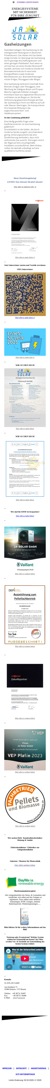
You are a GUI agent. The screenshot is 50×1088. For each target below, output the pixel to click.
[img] (25, 32)
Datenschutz (21, 1068)
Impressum (7, 1068)
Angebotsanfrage (39, 1068)
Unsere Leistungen (27, 2)
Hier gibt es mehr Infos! (25, 429)
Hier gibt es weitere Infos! (25, 574)
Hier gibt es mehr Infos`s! (25, 257)
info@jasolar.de (19, 998)
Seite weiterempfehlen (25, 1074)
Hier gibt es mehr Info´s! (25, 357)
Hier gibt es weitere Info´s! (25, 187)
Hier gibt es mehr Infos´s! (25, 318)
